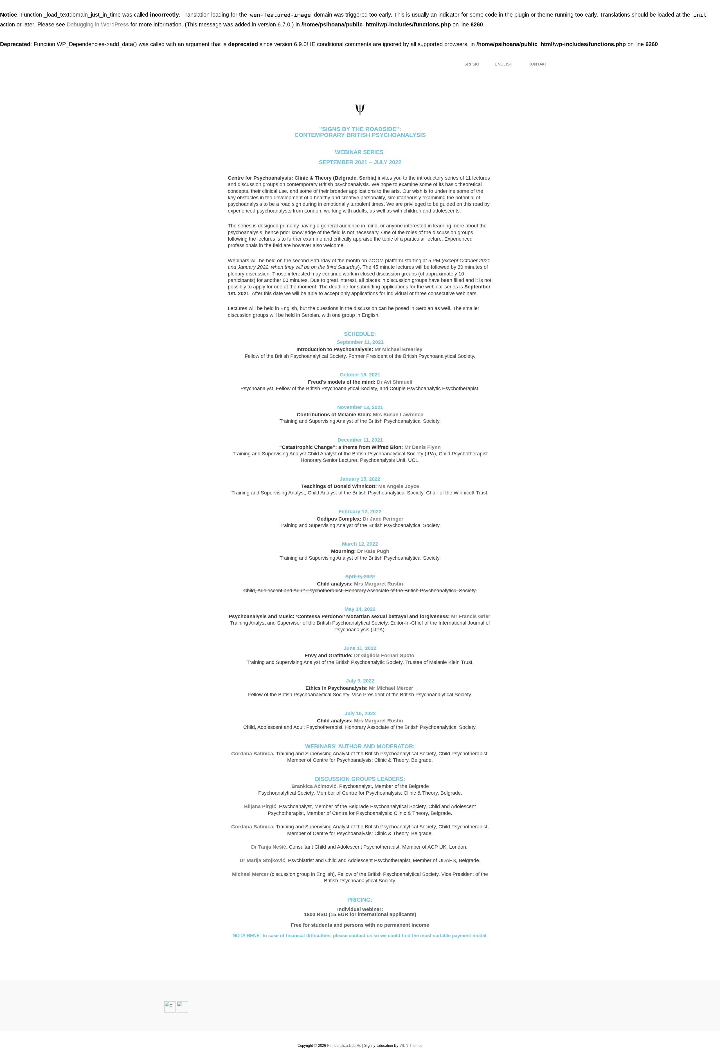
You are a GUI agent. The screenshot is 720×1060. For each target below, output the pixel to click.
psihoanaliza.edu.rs (344, 1045)
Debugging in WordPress (98, 24)
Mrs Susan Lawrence (398, 414)
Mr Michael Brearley (397, 349)
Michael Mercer (250, 874)
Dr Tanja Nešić (268, 847)
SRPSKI (471, 64)
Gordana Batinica (252, 753)
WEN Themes (411, 1045)
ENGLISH (503, 64)
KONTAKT (537, 64)
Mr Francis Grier (470, 616)
